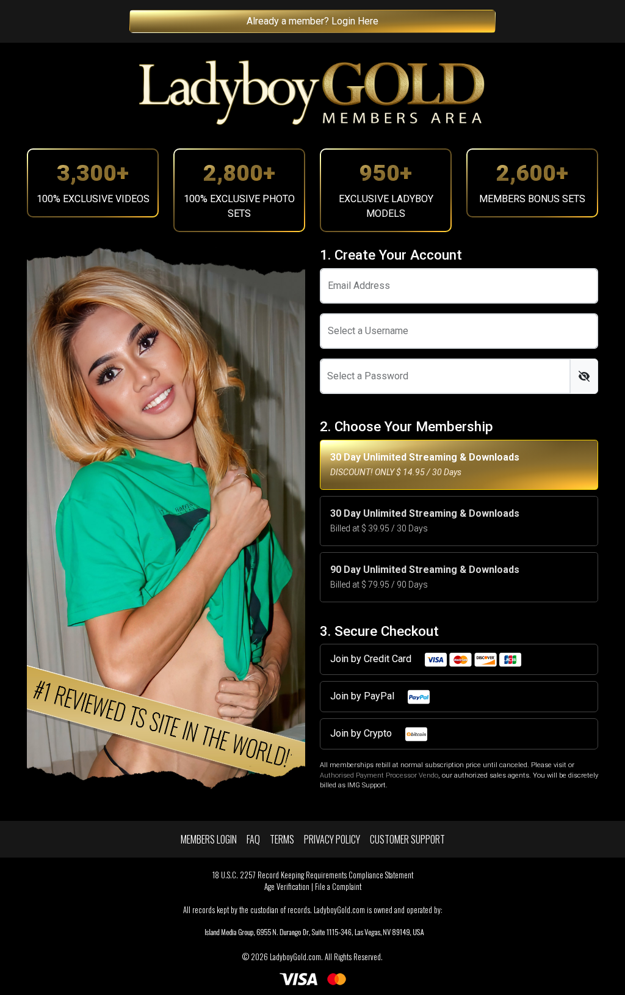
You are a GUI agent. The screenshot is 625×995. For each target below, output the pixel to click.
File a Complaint (338, 886)
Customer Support (407, 839)
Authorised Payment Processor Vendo (379, 775)
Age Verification (286, 886)
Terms (282, 839)
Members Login (209, 839)
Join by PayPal (363, 696)
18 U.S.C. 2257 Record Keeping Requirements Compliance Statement (312, 875)
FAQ (253, 839)
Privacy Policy (332, 839)
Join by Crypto (362, 733)
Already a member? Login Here (312, 21)
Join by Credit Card (372, 659)
